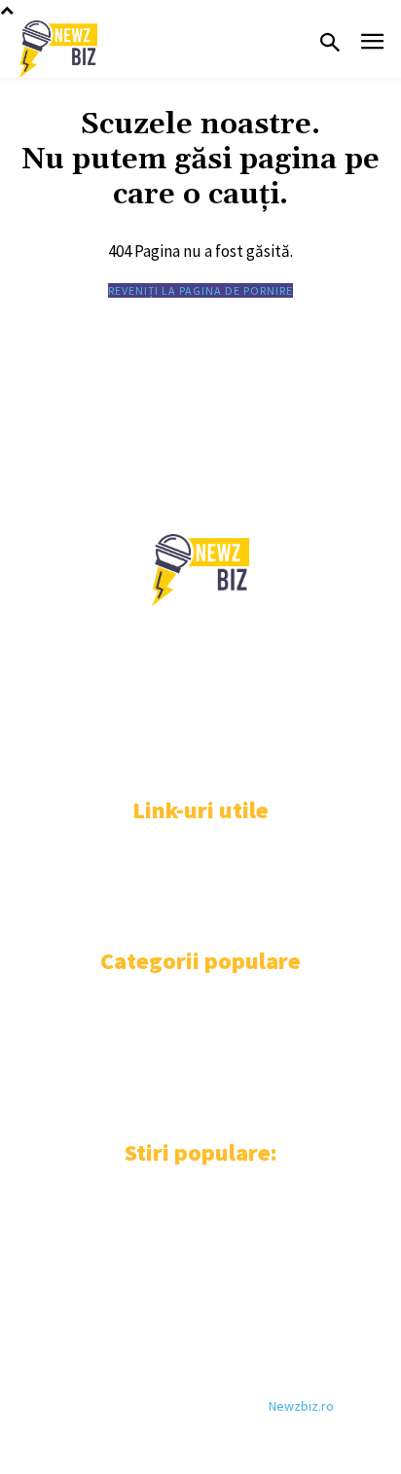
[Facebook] (31, 757)
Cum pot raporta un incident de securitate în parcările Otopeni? (169, 1303)
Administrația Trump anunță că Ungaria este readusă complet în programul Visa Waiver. (171, 1213)
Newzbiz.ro (301, 1406)
